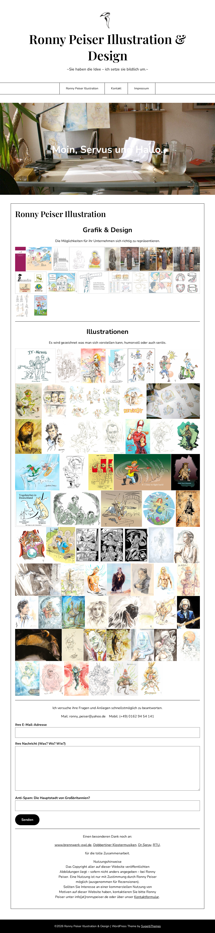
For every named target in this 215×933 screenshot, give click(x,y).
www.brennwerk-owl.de (73, 845)
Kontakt (116, 88)
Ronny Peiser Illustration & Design (107, 47)
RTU (156, 845)
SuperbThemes (151, 926)
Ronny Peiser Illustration (82, 88)
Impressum (141, 88)
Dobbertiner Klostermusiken (114, 845)
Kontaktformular (146, 897)
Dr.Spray (144, 845)
